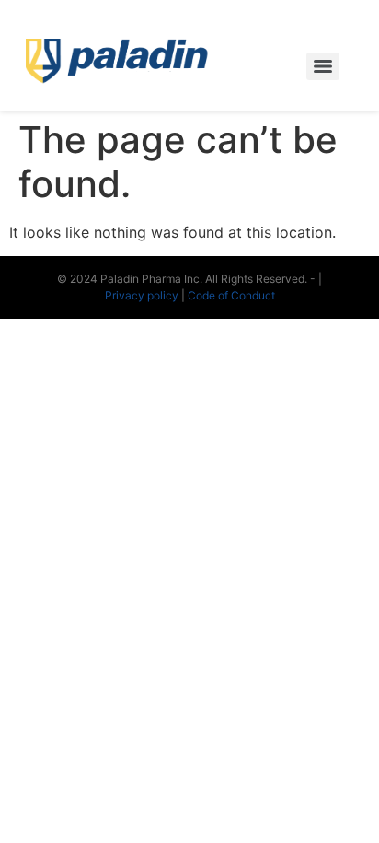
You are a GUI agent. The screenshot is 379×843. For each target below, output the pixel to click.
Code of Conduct (231, 295)
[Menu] (322, 66)
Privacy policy (143, 295)
